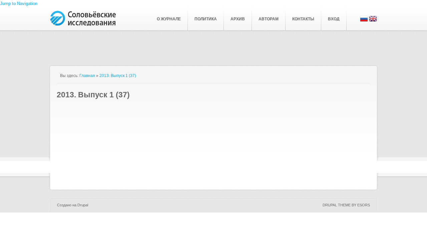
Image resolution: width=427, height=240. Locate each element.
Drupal (82, 205)
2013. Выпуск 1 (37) (117, 75)
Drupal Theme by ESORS (346, 205)
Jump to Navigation (18, 3)
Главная (87, 75)
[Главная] (83, 24)
